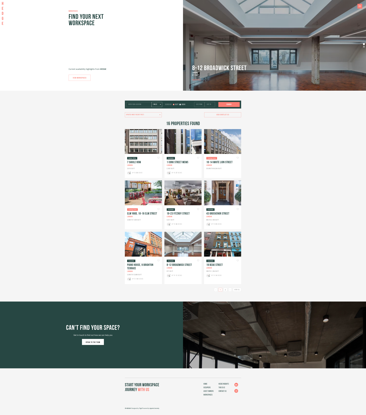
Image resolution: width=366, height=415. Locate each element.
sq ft (176, 104)
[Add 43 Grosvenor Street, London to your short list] (238, 209)
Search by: (168, 104)
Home (205, 384)
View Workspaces (79, 78)
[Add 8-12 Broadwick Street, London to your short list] (198, 261)
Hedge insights (224, 384)
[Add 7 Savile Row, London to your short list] (158, 158)
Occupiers (207, 388)
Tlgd (140, 408)
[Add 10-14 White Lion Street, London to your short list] (238, 158)
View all (237, 290)
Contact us (222, 391)
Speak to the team (93, 342)
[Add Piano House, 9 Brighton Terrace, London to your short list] (158, 261)
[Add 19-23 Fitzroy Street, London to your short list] (198, 209)
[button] (364, 44)
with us (143, 390)
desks (183, 104)
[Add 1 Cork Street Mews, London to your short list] (198, 158)
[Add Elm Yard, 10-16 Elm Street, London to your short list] (158, 209)
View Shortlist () (222, 115)
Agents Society (154, 408)
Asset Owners (208, 391)
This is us (222, 388)
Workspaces (207, 395)
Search (229, 104)
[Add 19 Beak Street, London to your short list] (238, 261)
